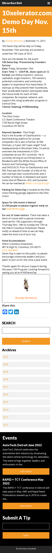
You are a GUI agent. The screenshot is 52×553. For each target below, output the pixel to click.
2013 (5, 417)
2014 (5, 409)
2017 (5, 387)
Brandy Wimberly (14, 40)
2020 (5, 364)
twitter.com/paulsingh (37, 183)
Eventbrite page (15, 208)
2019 (5, 371)
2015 (5, 402)
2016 (5, 394)
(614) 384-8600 (10, 250)
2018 (5, 379)
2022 (5, 356)
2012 (5, 424)
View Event (26, 471)
